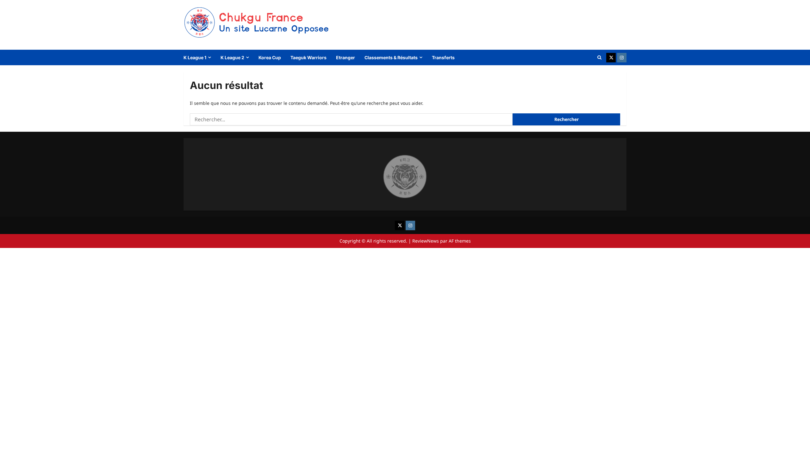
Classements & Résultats (391, 57)
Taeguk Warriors (308, 57)
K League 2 (232, 57)
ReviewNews (425, 241)
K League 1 (195, 57)
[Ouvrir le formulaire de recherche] (599, 57)
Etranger (345, 57)
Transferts (443, 57)
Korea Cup (270, 57)
